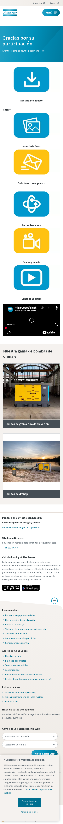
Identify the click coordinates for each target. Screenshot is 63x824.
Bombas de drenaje (17, 494)
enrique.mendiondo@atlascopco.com (21, 527)
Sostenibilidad (12, 669)
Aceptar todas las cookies (29, 802)
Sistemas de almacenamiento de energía (25, 629)
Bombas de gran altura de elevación (27, 424)
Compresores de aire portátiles (20, 638)
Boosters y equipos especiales (20, 615)
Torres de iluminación (16, 633)
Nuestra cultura (13, 656)
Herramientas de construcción (20, 619)
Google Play (31, 588)
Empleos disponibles (15, 660)
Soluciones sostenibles (16, 665)
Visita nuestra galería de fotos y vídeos (24, 696)
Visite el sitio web (44, 753)
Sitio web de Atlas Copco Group (20, 692)
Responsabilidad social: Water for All (23, 674)
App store (11, 588)
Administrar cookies (29, 812)
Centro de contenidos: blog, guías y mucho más (28, 679)
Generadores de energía (17, 642)
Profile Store (11, 701)
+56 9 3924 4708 (10, 547)
